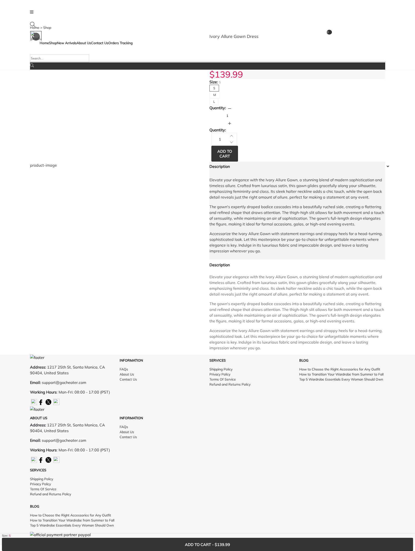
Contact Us (128, 379)
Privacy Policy (219, 374)
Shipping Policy (220, 369)
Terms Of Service (222, 379)
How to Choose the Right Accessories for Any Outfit (339, 369)
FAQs (124, 369)
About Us (127, 374)
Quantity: (217, 107)
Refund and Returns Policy (229, 384)
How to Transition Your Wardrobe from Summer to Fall (341, 374)
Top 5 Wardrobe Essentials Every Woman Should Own (341, 379)
